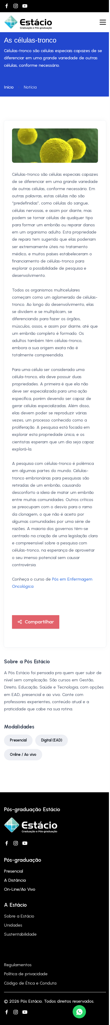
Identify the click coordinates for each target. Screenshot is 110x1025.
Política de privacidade (26, 973)
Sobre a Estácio (19, 916)
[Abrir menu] (103, 22)
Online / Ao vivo (23, 754)
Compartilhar (39, 621)
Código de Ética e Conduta (30, 983)
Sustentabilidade (20, 934)
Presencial (18, 740)
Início (9, 87)
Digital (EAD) (51, 740)
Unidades (13, 925)
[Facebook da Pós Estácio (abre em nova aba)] (6, 6)
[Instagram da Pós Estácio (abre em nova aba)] (15, 6)
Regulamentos (18, 964)
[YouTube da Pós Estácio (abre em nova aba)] (25, 6)
